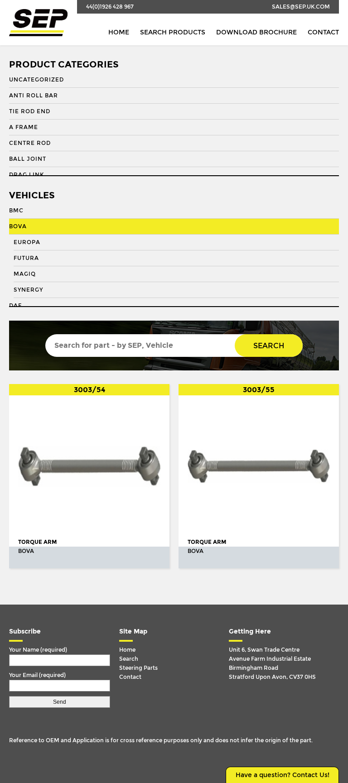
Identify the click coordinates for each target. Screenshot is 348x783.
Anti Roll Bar (33, 95)
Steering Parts (138, 668)
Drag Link (26, 175)
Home (118, 32)
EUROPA (27, 242)
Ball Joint (27, 159)
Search (268, 345)
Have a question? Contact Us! (282, 775)
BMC (16, 210)
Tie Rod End (29, 111)
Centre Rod (30, 143)
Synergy (28, 290)
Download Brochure (256, 32)
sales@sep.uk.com (301, 7)
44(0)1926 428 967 (110, 7)
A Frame (23, 127)
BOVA (18, 226)
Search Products (172, 32)
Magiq (25, 274)
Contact (323, 32)
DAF (15, 306)
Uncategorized (36, 80)
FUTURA (26, 258)
